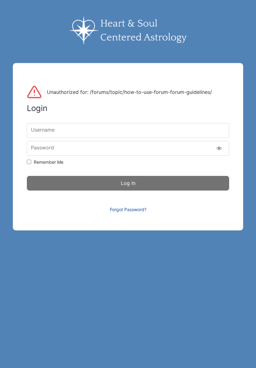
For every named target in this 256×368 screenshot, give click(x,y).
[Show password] (219, 148)
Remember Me (48, 162)
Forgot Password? (128, 209)
